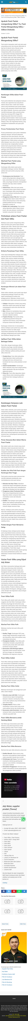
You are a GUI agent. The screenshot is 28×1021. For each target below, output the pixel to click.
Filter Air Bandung (7, 982)
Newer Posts (5, 924)
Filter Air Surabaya (7, 977)
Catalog (4, 882)
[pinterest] (14, 891)
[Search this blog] (26, 2)
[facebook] (3, 891)
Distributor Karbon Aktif (8, 974)
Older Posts (23, 924)
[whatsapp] (19, 891)
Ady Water (5, 971)
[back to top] (24, 1017)
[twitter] (8, 891)
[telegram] (24, 891)
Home (14, 998)
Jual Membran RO (7, 979)
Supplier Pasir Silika (7, 969)
